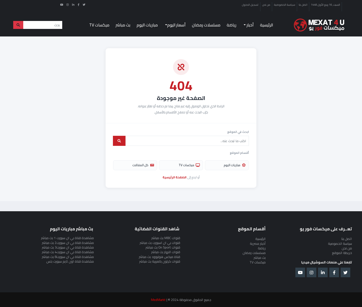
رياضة (231, 25)
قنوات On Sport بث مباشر (163, 247)
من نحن (266, 5)
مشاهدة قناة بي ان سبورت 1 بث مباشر (67, 238)
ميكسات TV (99, 25)
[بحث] (119, 141)
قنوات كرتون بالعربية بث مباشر (159, 261)
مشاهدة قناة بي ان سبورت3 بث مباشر (68, 247)
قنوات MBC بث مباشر (165, 238)
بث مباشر (123, 25)
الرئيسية (266, 25)
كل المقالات (140, 165)
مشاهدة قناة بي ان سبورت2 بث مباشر (68, 243)
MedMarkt (158, 300)
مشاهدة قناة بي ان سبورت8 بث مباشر (68, 257)
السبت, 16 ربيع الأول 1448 (325, 5)
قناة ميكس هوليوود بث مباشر (159, 257)
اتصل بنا (303, 5)
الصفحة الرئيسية (174, 177)
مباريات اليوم (147, 25)
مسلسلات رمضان (206, 25)
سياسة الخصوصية (284, 5)
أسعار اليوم (176, 25)
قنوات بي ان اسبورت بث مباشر (160, 243)
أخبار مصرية (258, 243)
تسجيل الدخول (250, 5)
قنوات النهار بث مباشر (165, 252)
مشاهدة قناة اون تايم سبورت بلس (70, 261)
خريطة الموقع (342, 253)
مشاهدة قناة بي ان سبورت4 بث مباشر (68, 252)
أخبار (250, 25)
